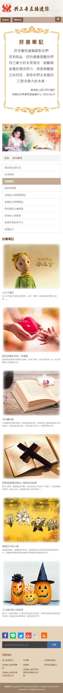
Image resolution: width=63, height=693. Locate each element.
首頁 (6, 158)
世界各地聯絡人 (51, 664)
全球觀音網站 (50, 660)
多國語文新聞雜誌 (14, 202)
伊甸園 (26, 660)
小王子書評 (8, 292)
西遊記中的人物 (10, 546)
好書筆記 (9, 181)
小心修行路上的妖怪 (12, 609)
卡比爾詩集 (8, 419)
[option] (31, 137)
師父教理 (17, 158)
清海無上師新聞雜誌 (15, 195)
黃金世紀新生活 (13, 167)
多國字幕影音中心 (14, 222)
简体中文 (18, 19)
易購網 (26, 664)
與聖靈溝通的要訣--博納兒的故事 (19, 482)
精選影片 (9, 229)
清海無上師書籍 (13, 215)
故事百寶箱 (10, 188)
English (5, 19)
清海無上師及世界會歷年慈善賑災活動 (30, 672)
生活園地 (9, 174)
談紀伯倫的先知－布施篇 (15, 356)
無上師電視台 (8, 660)
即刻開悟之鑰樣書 (14, 208)
